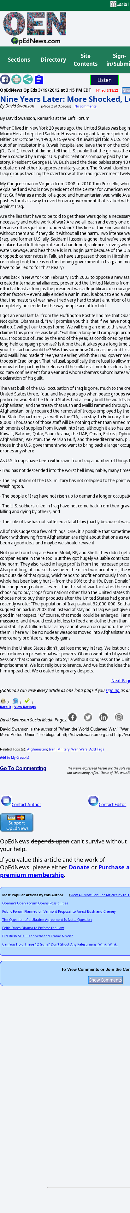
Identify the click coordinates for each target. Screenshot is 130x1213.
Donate (79, 867)
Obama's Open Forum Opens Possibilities (35, 903)
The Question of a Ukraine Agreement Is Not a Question (47, 919)
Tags (96, 749)
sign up (113, 690)
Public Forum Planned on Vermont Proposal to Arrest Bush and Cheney (58, 911)
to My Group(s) (14, 757)
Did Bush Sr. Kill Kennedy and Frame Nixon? (37, 936)
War (74, 749)
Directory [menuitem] (53, 59)
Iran (52, 749)
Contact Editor (112, 804)
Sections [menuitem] (19, 59)
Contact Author (26, 804)
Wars (83, 749)
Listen (105, 80)
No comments (85, 106)
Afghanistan (37, 749)
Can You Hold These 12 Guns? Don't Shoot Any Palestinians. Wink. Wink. (60, 944)
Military (63, 749)
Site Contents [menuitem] (86, 60)
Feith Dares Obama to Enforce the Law (33, 928)
